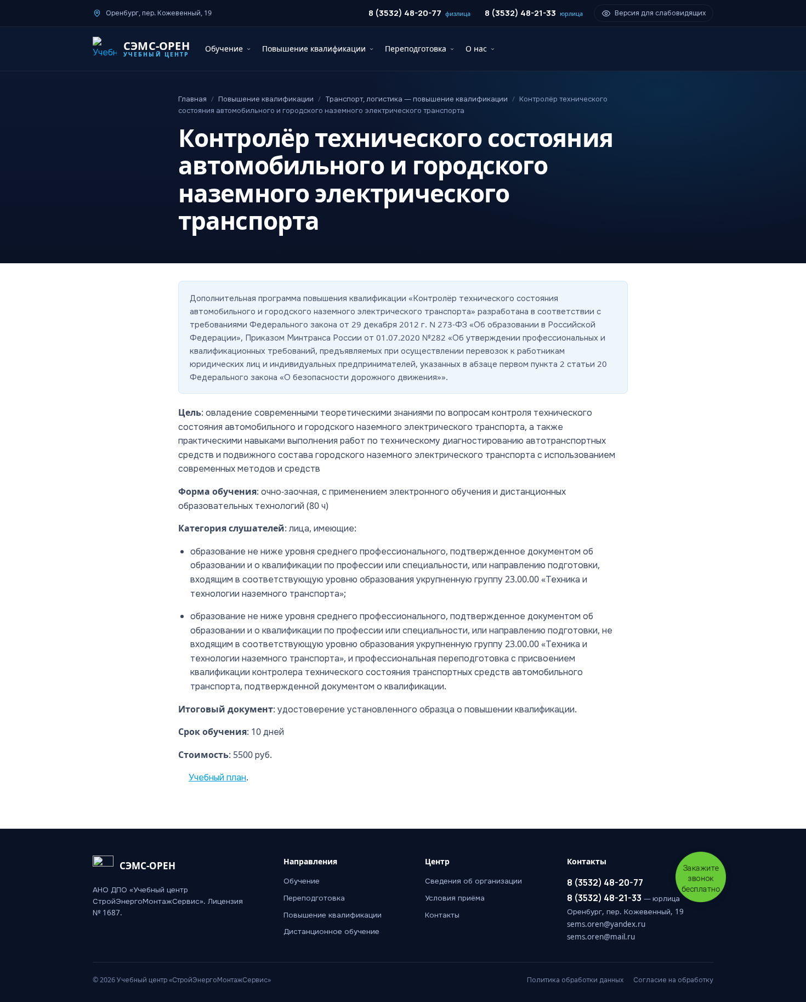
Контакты (442, 915)
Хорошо (563, 981)
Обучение (224, 48)
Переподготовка (415, 48)
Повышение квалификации (314, 48)
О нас (476, 48)
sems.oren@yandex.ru (606, 924)
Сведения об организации (473, 881)
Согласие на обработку (673, 979)
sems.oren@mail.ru (601, 937)
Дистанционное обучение (331, 931)
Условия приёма (455, 898)
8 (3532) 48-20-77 (419, 13)
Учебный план (217, 777)
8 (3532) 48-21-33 (534, 13)
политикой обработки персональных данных (362, 986)
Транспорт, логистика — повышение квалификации (416, 99)
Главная (192, 99)
